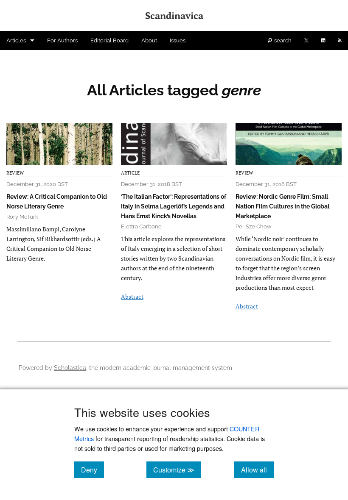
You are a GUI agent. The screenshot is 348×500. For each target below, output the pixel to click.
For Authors (62, 40)
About (149, 40)
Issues (177, 40)
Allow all (257, 469)
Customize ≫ (177, 469)
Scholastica (70, 367)
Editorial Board (109, 40)
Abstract (132, 296)
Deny (92, 469)
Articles (16, 40)
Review (15, 173)
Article (130, 173)
